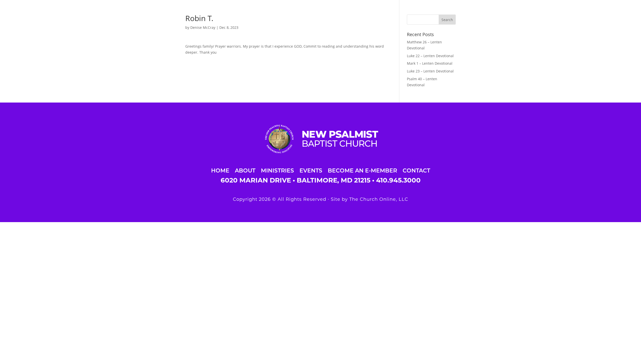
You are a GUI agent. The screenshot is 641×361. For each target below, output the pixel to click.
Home (220, 169)
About (245, 169)
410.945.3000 (398, 180)
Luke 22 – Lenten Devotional (430, 55)
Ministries (277, 169)
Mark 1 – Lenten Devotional (429, 63)
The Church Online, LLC (378, 199)
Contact (416, 169)
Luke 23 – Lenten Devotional (430, 71)
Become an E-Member (362, 169)
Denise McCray (202, 27)
